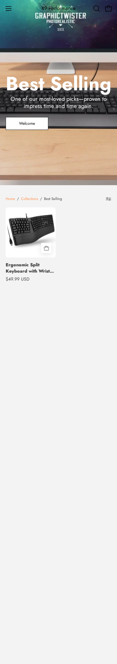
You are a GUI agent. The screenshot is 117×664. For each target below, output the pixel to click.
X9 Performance (58, 8)
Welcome (27, 123)
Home (10, 198)
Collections (29, 198)
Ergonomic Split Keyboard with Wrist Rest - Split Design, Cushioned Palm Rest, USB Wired (28, 268)
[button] (96, 9)
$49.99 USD (18, 279)
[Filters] (108, 198)
